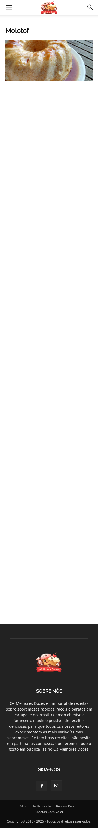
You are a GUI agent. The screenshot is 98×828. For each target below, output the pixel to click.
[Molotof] (49, 79)
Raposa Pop (65, 806)
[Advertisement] (49, 141)
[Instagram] (56, 785)
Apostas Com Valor (49, 811)
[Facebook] (41, 786)
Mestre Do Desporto (35, 806)
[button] (8, 7)
